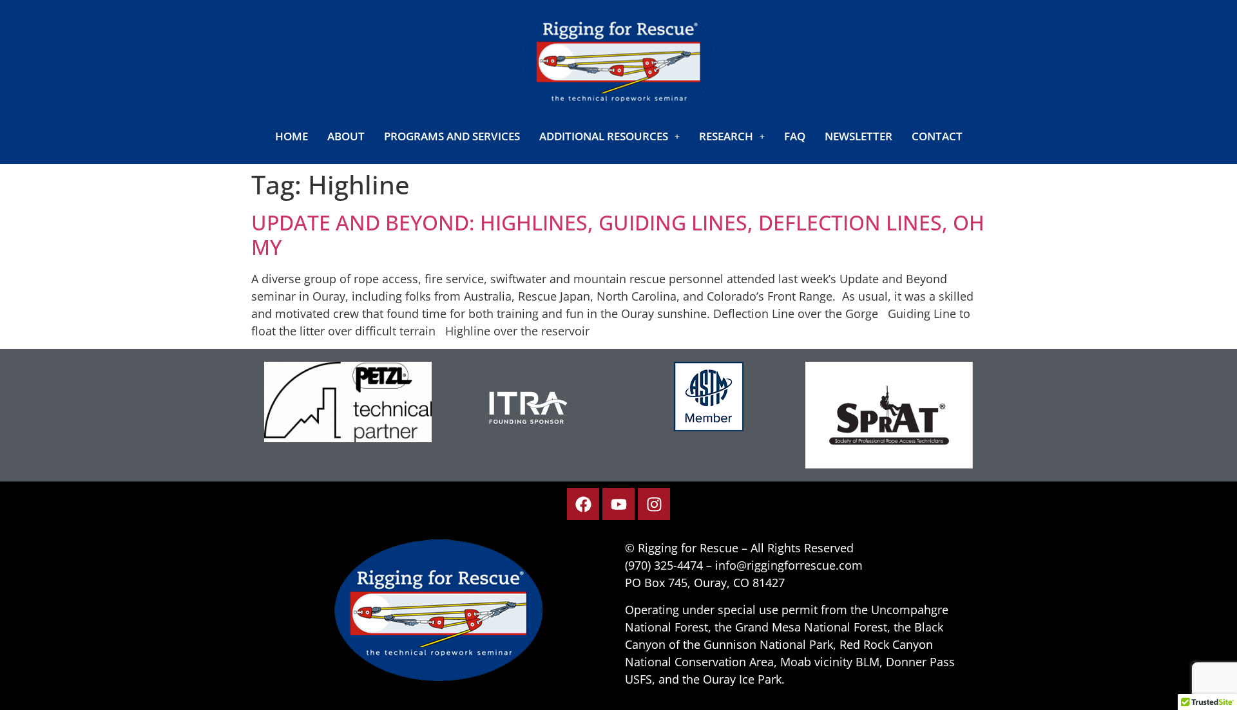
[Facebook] (583, 504)
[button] (609, 136)
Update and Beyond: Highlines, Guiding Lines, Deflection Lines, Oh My (617, 235)
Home (291, 136)
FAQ (794, 136)
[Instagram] (654, 504)
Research (726, 136)
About (346, 136)
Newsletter (858, 136)
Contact (937, 136)
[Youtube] (618, 504)
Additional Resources (603, 136)
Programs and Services (452, 136)
